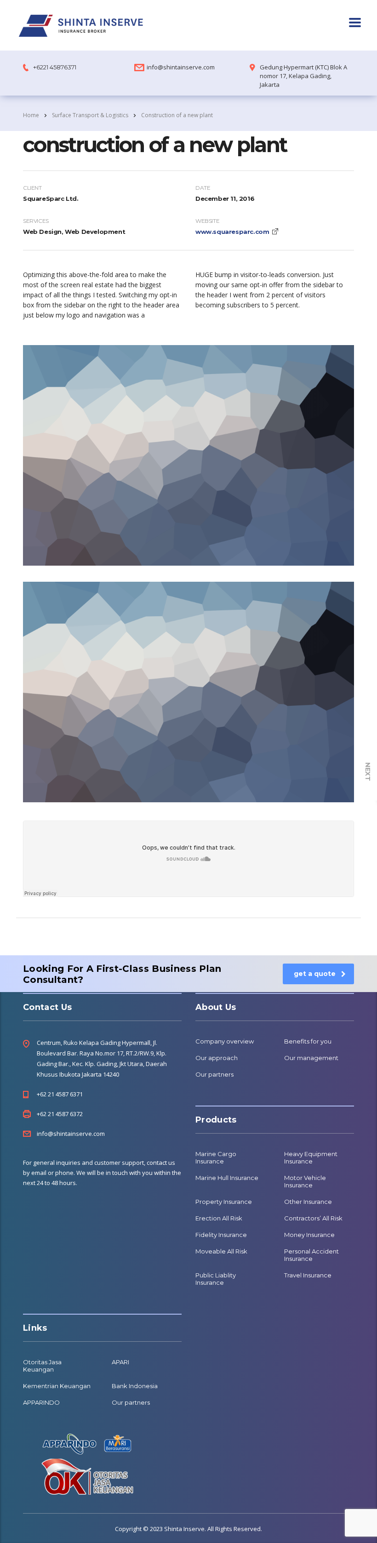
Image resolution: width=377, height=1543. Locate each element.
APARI (120, 1362)
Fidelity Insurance (221, 1234)
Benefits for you (307, 1041)
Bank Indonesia (135, 1386)
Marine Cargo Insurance (215, 1157)
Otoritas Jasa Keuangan (42, 1365)
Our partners (214, 1074)
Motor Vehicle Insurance (305, 1181)
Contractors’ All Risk (313, 1218)
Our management (311, 1057)
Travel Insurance (307, 1275)
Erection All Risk (218, 1218)
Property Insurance (223, 1201)
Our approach (216, 1057)
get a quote (315, 974)
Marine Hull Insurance (226, 1177)
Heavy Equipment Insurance (310, 1157)
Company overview (224, 1041)
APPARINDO (41, 1402)
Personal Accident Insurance (311, 1255)
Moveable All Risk (221, 1251)
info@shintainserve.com (181, 67)
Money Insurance (309, 1234)
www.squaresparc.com (232, 231)
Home (31, 115)
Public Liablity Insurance (215, 1278)
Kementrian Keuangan (57, 1386)
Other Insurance (308, 1201)
